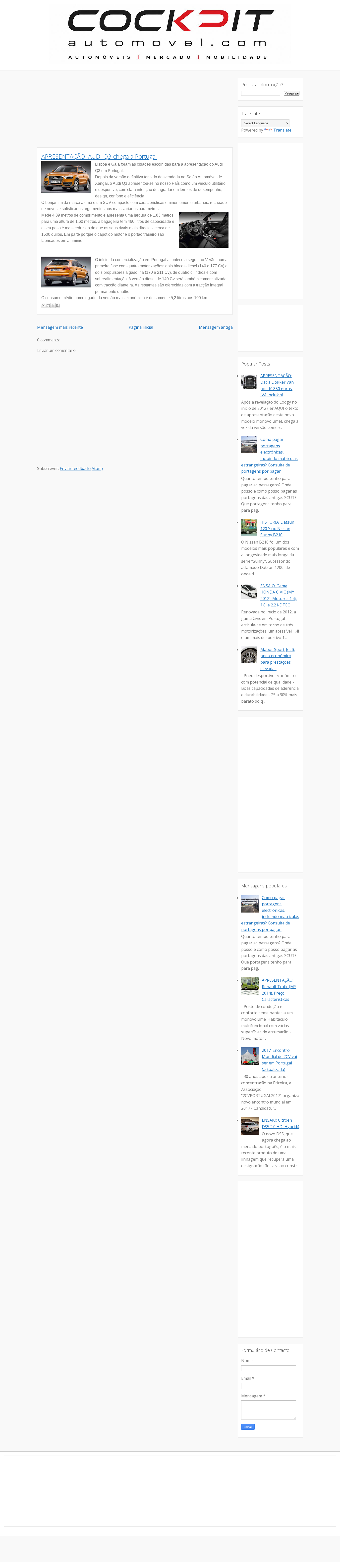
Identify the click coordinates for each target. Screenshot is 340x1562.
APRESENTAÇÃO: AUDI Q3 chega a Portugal (99, 156)
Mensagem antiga (216, 327)
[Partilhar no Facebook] (57, 305)
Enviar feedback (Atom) (81, 468)
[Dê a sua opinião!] (48, 305)
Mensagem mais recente (60, 327)
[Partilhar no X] (53, 305)
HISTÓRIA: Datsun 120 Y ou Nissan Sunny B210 (277, 528)
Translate (282, 130)
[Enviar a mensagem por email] (43, 305)
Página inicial (141, 327)
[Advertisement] (135, 112)
